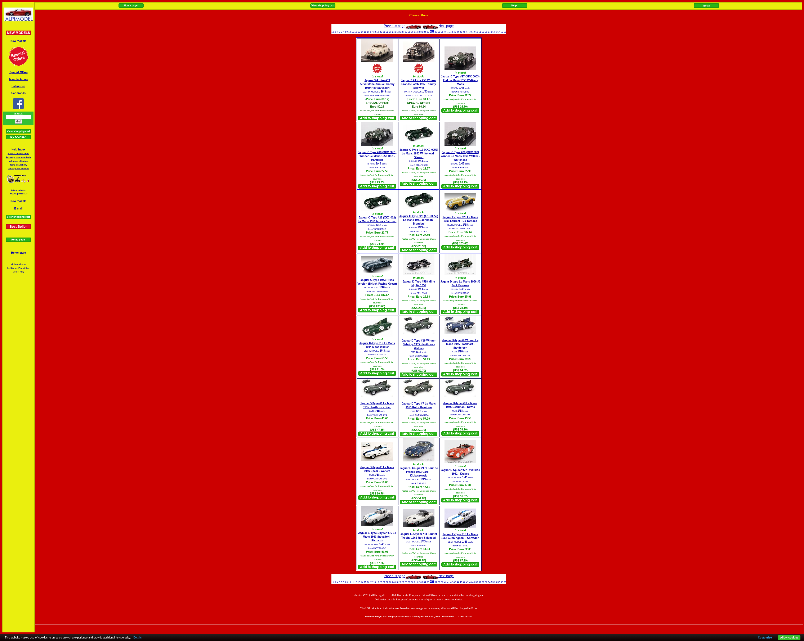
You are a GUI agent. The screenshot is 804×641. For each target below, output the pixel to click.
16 (368, 32)
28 (406, 32)
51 (480, 32)
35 (428, 32)
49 (473, 32)
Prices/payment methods (18, 157)
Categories (18, 86)
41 (448, 32)
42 (451, 32)
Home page (18, 252)
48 (470, 32)
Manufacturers (18, 79)
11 (353, 32)
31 (415, 32)
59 (505, 32)
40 (445, 32)
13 (359, 32)
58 (502, 32)
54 (489, 32)
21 (384, 32)
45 (461, 32)
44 (458, 32)
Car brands (18, 93)
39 (442, 32)
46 (464, 32)
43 (455, 32)
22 (387, 32)
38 (439, 32)
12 (355, 32)
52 (483, 32)
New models (18, 40)
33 (421, 32)
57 (498, 32)
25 (396, 32)
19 (377, 32)
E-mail (18, 208)
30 (412, 32)
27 (403, 32)
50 (476, 32)
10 (349, 32)
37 (436, 32)
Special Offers (18, 72)
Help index (18, 149)
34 (425, 32)
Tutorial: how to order (18, 153)
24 (393, 32)
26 (399, 32)
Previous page (394, 26)
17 (371, 32)
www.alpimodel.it (18, 194)
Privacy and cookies (18, 168)
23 (390, 32)
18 (374, 32)
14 (362, 32)
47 (467, 32)
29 (409, 32)
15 (365, 32)
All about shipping (18, 161)
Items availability (18, 165)
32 (418, 32)
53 (486, 32)
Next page (446, 26)
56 (495, 32)
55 (492, 32)
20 (381, 32)
